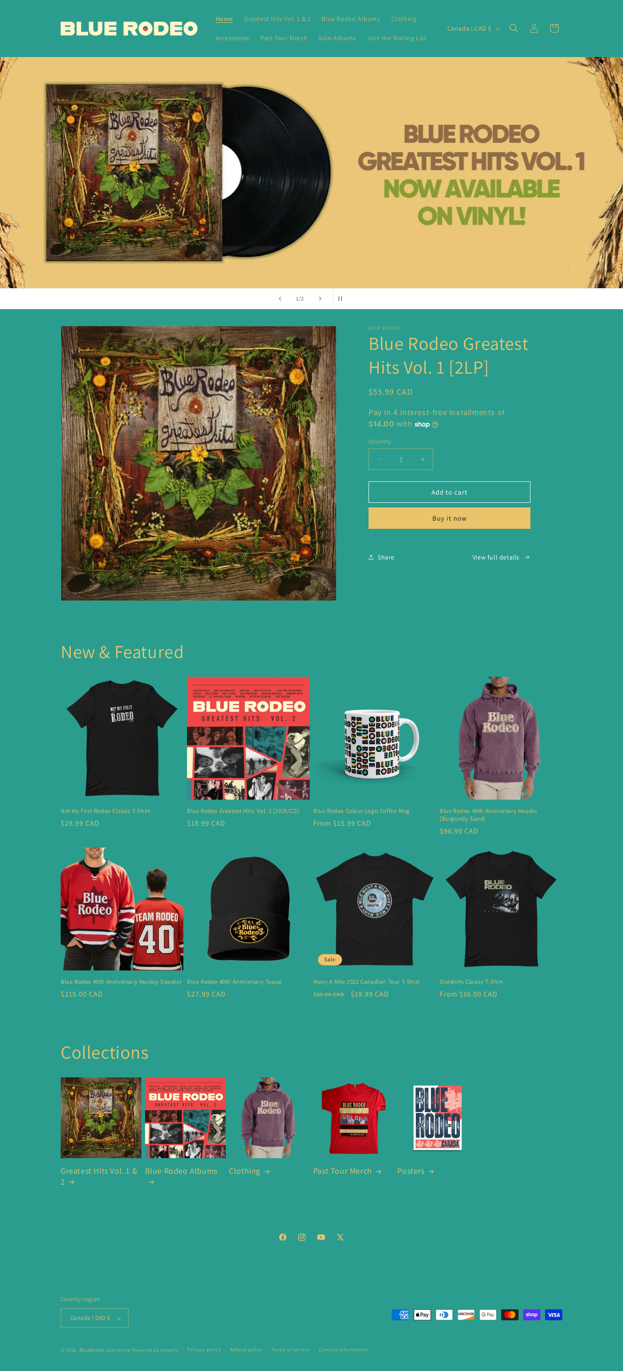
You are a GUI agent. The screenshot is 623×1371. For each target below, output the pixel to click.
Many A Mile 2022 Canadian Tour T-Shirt (366, 982)
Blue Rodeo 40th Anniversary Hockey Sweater (121, 982)
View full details (495, 557)
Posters (410, 1171)
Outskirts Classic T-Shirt (471, 982)
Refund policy (246, 1350)
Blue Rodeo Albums (181, 1171)
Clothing (244, 1171)
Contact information (343, 1350)
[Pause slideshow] (343, 299)
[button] (514, 28)
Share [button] (386, 557)
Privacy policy (204, 1350)
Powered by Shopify (155, 1350)
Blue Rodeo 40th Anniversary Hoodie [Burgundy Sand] (488, 815)
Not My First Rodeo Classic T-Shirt (105, 811)
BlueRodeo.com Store (104, 1350)
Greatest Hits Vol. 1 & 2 (99, 1176)
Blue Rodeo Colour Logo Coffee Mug (361, 811)
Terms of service (290, 1350)
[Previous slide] (280, 299)
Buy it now (449, 518)
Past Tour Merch (342, 1171)
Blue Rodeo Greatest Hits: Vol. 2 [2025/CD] (243, 811)
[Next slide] (320, 299)
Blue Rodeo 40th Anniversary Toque (234, 982)
